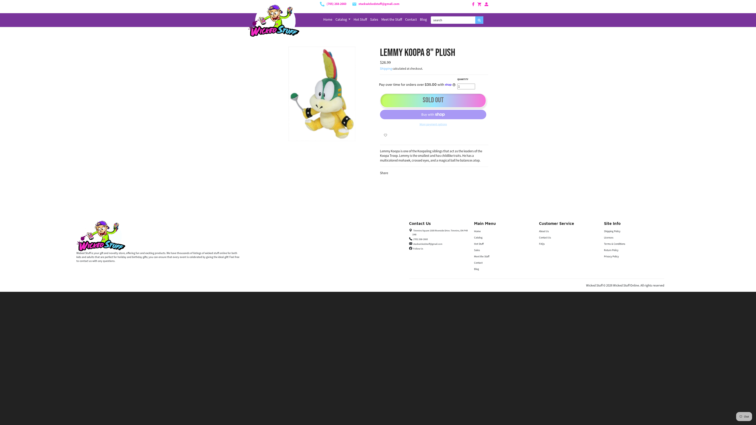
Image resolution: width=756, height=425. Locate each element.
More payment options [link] (433, 124)
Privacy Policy (611, 256)
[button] (343, 19)
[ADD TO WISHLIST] (385, 135)
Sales (374, 19)
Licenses (608, 237)
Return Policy (611, 250)
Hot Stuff (360, 19)
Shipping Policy (612, 231)
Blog (423, 19)
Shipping (386, 68)
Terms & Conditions (614, 244)
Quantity (462, 79)
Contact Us (545, 237)
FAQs (542, 244)
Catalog (478, 237)
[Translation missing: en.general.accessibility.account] (486, 4)
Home (327, 19)
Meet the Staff (391, 19)
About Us (544, 231)
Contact (411, 19)
